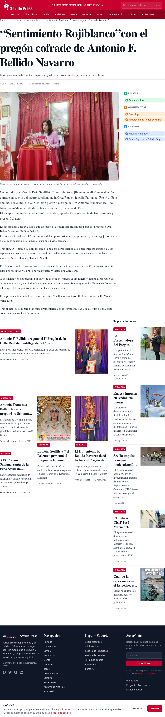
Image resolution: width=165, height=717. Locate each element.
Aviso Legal (91, 664)
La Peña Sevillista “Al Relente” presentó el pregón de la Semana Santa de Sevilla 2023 (53, 458)
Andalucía (59, 14)
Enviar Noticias (134, 689)
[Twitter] (10, 672)
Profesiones (148, 14)
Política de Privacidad (96, 650)
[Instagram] (15, 672)
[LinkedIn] (21, 672)
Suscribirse (144, 663)
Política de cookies (61, 712)
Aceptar (154, 708)
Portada (15, 14)
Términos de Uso (94, 659)
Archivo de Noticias (54, 686)
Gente (73, 14)
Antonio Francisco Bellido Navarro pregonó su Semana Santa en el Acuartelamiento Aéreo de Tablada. (14, 415)
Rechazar (138, 708)
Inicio (3, 20)
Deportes (87, 14)
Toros (100, 14)
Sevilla (45, 14)
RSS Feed (49, 691)
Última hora (30, 14)
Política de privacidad (147, 673)
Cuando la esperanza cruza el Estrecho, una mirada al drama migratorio (125, 587)
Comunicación (115, 14)
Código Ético (91, 646)
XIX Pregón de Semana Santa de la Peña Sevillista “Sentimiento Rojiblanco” (14, 468)
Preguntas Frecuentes (138, 685)
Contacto (90, 668)
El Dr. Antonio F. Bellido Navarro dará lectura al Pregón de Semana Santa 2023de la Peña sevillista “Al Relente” (91, 462)
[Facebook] (4, 672)
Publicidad (132, 680)
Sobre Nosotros (93, 641)
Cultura (132, 14)
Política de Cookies (95, 655)
